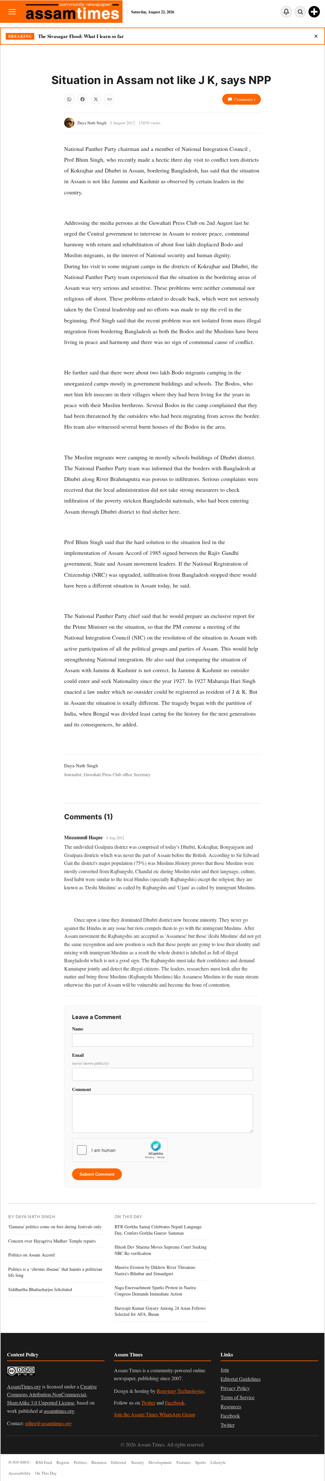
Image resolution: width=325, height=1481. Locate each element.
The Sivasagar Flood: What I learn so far (81, 36)
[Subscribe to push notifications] (286, 11)
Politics (80, 1462)
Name (77, 1028)
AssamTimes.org (24, 1386)
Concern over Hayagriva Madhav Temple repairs (52, 1241)
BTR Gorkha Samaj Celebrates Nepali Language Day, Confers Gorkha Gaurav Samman (158, 1230)
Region (62, 1462)
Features (183, 1462)
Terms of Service (238, 1397)
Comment (81, 1089)
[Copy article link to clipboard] (109, 99)
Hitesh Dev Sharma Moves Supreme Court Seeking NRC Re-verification (161, 1250)
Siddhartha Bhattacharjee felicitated (40, 1289)
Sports (200, 1462)
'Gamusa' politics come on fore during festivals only (55, 1227)
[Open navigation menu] (12, 11)
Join (225, 1369)
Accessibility (19, 1473)
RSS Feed (44, 1462)
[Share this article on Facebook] (82, 99)
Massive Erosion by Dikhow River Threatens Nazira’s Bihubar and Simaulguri (155, 1270)
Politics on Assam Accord (31, 1255)
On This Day (46, 1473)
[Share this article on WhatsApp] (69, 99)
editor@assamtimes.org (48, 1423)
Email (90, 1059)
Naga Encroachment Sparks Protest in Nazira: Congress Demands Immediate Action (156, 1290)
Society (137, 1462)
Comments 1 (245, 99)
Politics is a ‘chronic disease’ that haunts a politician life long (55, 1272)
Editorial (118, 1462)
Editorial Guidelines (241, 1378)
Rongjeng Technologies (180, 1390)
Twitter (148, 1402)
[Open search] (300, 11)
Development (160, 1462)
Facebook (174, 1402)
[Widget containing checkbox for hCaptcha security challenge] (120, 1150)
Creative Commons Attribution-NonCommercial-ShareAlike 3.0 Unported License (52, 1394)
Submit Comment (97, 1174)
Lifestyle (218, 1462)
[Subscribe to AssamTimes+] (314, 11)
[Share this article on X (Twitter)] (96, 99)
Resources (231, 1406)
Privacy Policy (235, 1388)
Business (99, 1462)
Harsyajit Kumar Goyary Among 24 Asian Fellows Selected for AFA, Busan (160, 1311)
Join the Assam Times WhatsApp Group (154, 1414)
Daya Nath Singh (92, 123)
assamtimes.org (59, 1410)
